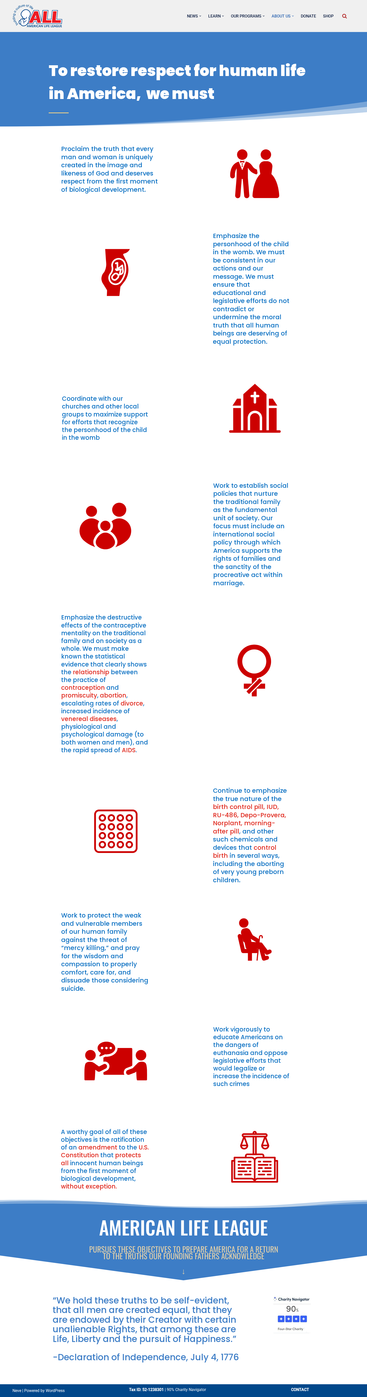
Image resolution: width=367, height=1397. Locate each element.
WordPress (55, 1390)
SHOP (328, 16)
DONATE (308, 16)
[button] (200, 16)
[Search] (344, 16)
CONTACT (300, 1389)
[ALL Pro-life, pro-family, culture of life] (37, 16)
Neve (16, 1390)
